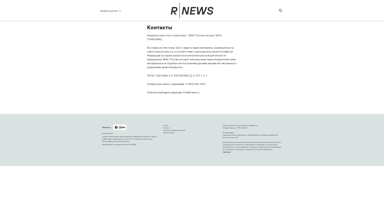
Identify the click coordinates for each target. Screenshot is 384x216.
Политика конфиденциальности (174, 130)
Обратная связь (168, 133)
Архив (165, 125)
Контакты (166, 128)
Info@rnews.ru (253, 125)
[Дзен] (119, 127)
